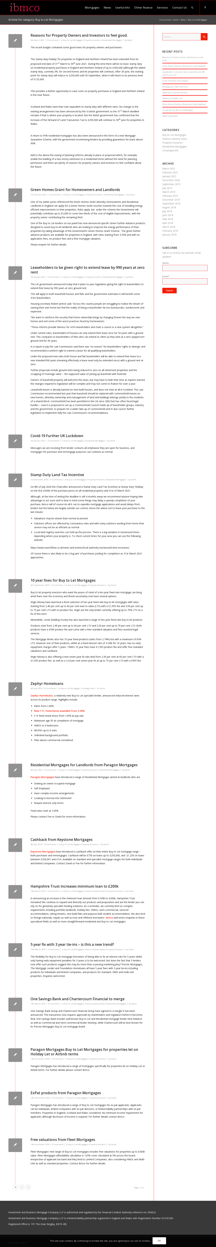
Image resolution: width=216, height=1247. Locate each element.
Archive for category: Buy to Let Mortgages (35, 20)
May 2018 (167, 219)
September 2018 (171, 203)
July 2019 (167, 188)
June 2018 (167, 215)
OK (159, 1240)
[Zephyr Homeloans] (15, 689)
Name (165, 262)
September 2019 (171, 184)
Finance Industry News (95, 891)
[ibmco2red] (26, 7)
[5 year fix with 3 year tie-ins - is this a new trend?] (15, 950)
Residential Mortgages (112, 40)
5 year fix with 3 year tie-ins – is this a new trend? (72, 944)
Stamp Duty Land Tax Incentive (57, 474)
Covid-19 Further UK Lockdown (57, 435)
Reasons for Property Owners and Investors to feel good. (79, 35)
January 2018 (169, 234)
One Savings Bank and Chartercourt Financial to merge (78, 999)
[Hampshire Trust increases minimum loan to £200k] (15, 892)
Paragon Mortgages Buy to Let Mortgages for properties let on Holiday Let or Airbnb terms (84, 1051)
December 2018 (171, 199)
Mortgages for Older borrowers (175, 86)
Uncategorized (88, 688)
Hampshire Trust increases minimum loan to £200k (74, 886)
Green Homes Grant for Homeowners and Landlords (75, 189)
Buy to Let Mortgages (73, 40)
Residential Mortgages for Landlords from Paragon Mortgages (84, 765)
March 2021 (168, 168)
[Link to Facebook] (205, 7)
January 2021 (169, 176)
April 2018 (167, 223)
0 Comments (52, 40)
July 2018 (167, 211)
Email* (165, 276)
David (129, 40)
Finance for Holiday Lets (172, 98)
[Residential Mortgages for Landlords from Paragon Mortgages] (15, 770)
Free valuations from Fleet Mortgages (63, 1139)
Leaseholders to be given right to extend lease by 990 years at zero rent (88, 269)
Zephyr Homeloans (47, 683)
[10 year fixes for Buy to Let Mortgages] (15, 586)
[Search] (192, 7)
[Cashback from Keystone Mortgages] (15, 845)
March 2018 (168, 226)
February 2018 (170, 230)
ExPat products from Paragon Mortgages (66, 1092)
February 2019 (170, 195)
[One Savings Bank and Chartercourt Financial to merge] (15, 1004)
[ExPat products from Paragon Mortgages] (15, 1098)
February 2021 (170, 172)
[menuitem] (92, 7)
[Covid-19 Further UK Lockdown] (15, 441)
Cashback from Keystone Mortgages (61, 839)
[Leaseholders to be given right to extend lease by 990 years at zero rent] (15, 273)
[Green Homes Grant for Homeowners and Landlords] (15, 195)
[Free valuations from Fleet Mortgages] (15, 1145)
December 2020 (171, 180)
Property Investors (92, 40)
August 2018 (169, 207)
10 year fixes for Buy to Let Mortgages (63, 580)
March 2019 (168, 191)
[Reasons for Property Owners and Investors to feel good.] (15, 41)
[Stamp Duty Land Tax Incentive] (15, 480)
